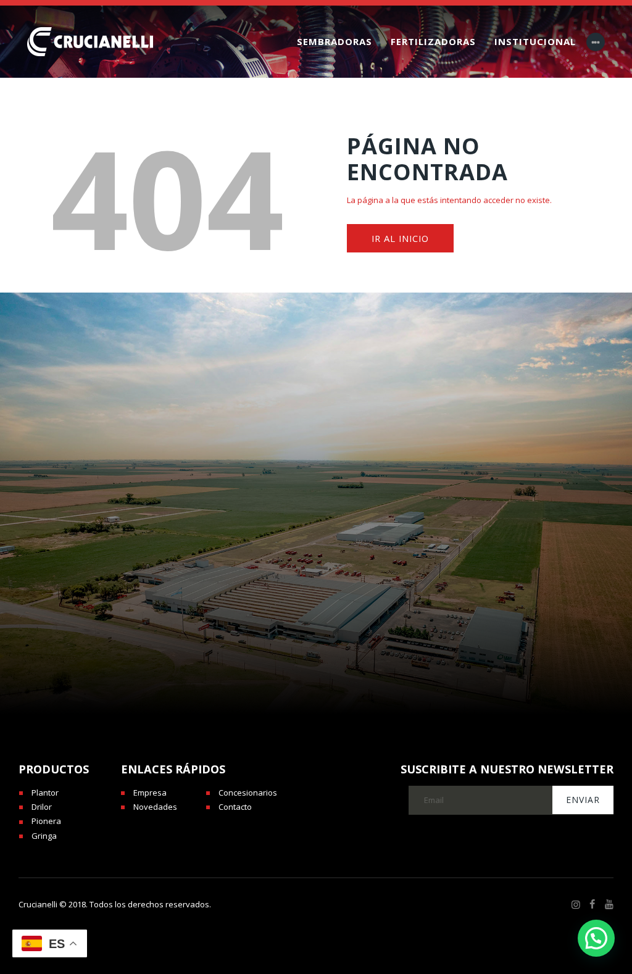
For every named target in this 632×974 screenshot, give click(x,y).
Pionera (46, 820)
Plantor (45, 792)
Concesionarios (247, 792)
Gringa (44, 835)
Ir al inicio (400, 238)
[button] (596, 938)
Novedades (155, 806)
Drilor (41, 806)
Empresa (150, 792)
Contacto (235, 806)
